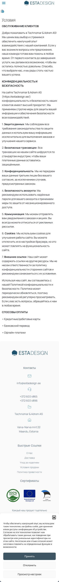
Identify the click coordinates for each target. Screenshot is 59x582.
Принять (29, 556)
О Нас (29, 453)
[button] (54, 517)
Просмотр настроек (29, 574)
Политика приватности (29, 471)
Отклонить (29, 565)
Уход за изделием (29, 462)
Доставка (29, 457)
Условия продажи (29, 467)
